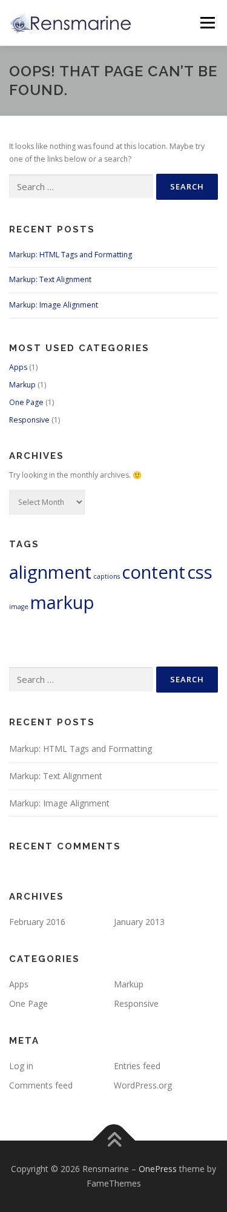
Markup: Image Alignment (53, 305)
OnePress (158, 1168)
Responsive (29, 420)
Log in (21, 1066)
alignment (50, 572)
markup (62, 602)
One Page (26, 402)
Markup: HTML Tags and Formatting (70, 254)
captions (106, 576)
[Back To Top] (113, 1140)
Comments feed (41, 1085)
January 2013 (139, 921)
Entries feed (137, 1066)
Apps (18, 367)
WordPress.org (143, 1085)
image (18, 606)
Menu (207, 23)
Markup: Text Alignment (50, 279)
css (199, 572)
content (153, 572)
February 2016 (37, 921)
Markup (22, 385)
